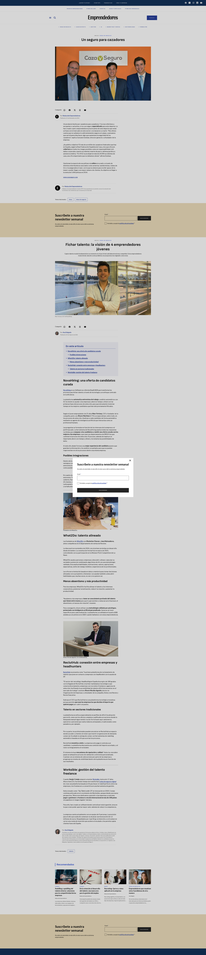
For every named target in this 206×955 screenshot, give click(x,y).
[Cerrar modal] (130, 460)
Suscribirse (103, 490)
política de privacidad (99, 483)
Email (79, 474)
